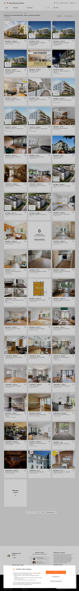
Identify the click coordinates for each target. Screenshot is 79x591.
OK (56, 572)
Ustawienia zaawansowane (56, 581)
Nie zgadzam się (55, 576)
